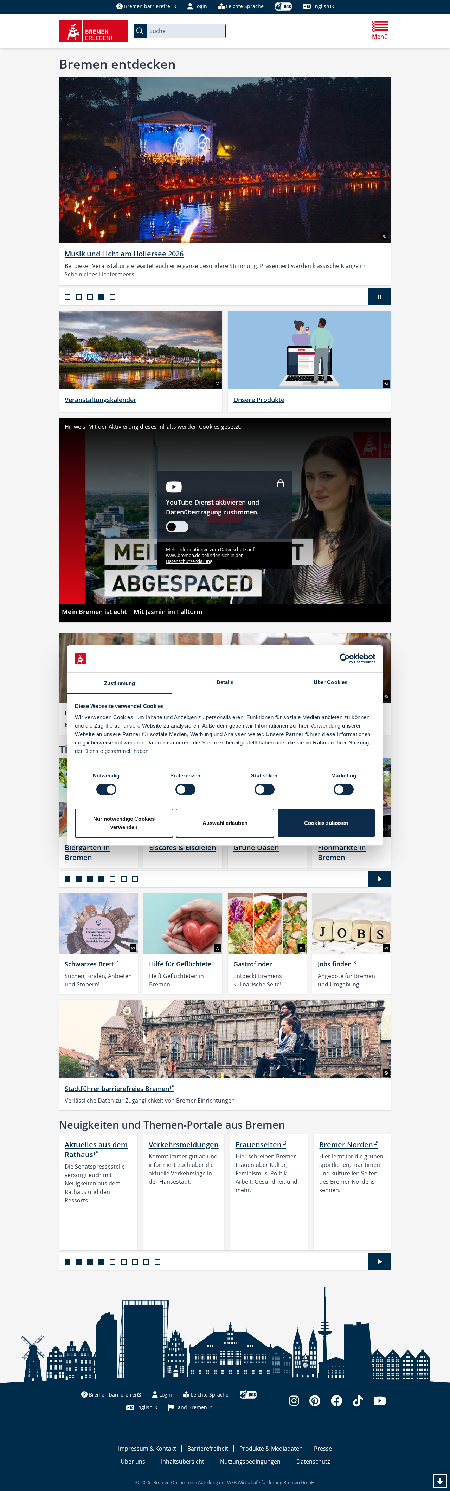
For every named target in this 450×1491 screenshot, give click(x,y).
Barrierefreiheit (207, 1448)
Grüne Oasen (256, 847)
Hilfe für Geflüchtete (180, 964)
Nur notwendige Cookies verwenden (124, 823)
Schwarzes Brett (89, 964)
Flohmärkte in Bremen (342, 852)
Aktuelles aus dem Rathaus (96, 1149)
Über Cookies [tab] (330, 682)
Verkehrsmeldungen (184, 1144)
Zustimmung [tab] (119, 683)
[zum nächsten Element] (407, 181)
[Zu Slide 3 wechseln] (90, 297)
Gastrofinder (252, 964)
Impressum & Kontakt (147, 1448)
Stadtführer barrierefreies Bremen (117, 1088)
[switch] (185, 789)
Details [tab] (225, 682)
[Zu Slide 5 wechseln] (112, 297)
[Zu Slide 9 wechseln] (157, 1262)
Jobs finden (335, 964)
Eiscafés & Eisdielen (182, 847)
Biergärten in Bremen (87, 852)
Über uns (133, 1461)
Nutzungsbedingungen (250, 1461)
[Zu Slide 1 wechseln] (67, 297)
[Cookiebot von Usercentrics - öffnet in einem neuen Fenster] (344, 658)
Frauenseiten (259, 1144)
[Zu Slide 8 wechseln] (146, 1262)
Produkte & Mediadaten (271, 1448)
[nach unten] (440, 1481)
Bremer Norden (346, 1144)
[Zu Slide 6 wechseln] (124, 879)
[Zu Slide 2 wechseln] (79, 297)
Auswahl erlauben (225, 823)
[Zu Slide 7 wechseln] (135, 879)
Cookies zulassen (326, 823)
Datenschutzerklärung (189, 561)
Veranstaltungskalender (100, 399)
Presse (323, 1448)
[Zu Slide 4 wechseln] (101, 297)
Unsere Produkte (258, 399)
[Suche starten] (140, 31)
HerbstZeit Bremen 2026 (106, 253)
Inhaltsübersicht (182, 1461)
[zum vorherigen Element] (42, 181)
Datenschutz (313, 1461)
